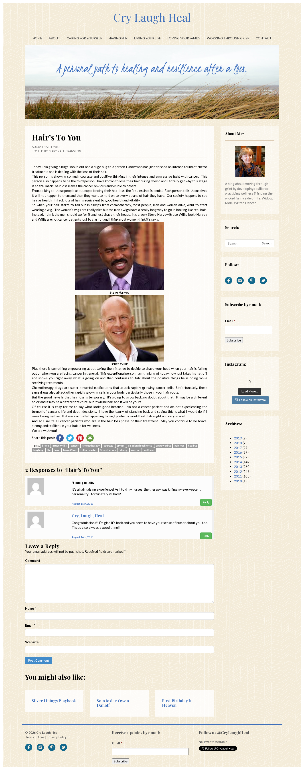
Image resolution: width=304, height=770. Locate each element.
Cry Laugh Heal (152, 17)
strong (124, 450)
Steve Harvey (108, 450)
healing (192, 445)
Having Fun (118, 38)
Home (37, 38)
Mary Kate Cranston (65, 151)
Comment (32, 561)
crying (120, 445)
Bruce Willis (60, 445)
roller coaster (89, 450)
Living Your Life (147, 38)
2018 (238, 443)
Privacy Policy (57, 737)
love (57, 450)
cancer (75, 445)
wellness (149, 450)
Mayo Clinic (70, 450)
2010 (238, 481)
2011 (238, 476)
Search (267, 243)
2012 (238, 471)
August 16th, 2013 (82, 503)
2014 (238, 462)
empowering (163, 445)
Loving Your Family (184, 38)
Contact (264, 38)
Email (30, 625)
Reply (206, 502)
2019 (238, 438)
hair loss (179, 445)
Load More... (249, 391)
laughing (38, 450)
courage (108, 445)
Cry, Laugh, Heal (88, 515)
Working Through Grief (228, 38)
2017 (238, 448)
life (49, 450)
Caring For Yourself (84, 38)
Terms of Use (34, 737)
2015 (238, 457)
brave (45, 445)
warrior (135, 450)
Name (30, 608)
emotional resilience (140, 445)
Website (32, 642)
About (54, 38)
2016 (238, 452)
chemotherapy (91, 445)
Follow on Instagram (252, 400)
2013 (238, 467)
